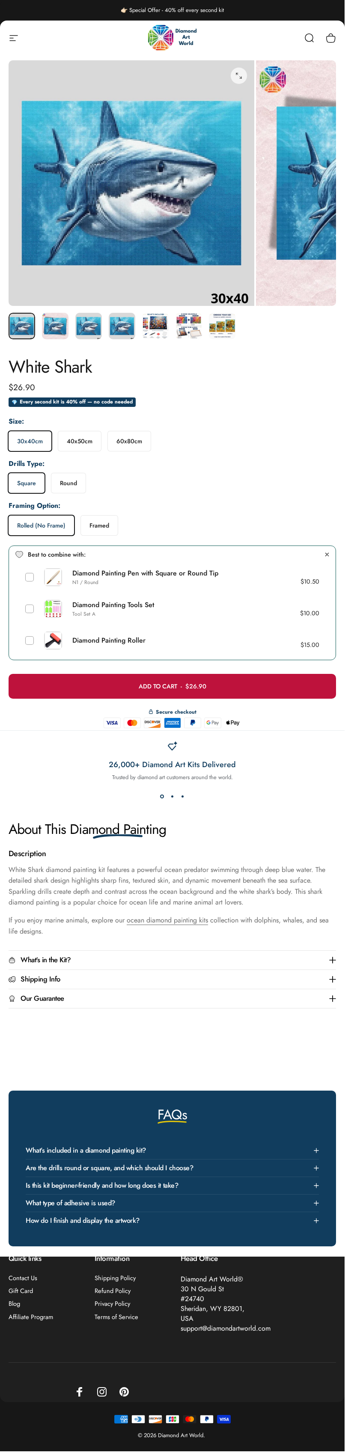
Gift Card (21, 1291)
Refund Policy (113, 1291)
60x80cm (129, 441)
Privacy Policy (112, 1304)
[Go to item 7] (222, 326)
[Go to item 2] (88, 326)
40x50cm (79, 441)
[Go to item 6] (189, 326)
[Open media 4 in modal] (238, 75)
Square (26, 483)
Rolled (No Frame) (41, 525)
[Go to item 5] (155, 326)
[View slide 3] (183, 797)
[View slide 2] (172, 797)
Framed (99, 525)
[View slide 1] (162, 797)
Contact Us (23, 1278)
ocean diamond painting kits (167, 920)
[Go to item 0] (22, 326)
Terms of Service (116, 1317)
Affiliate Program (31, 1317)
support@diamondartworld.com (226, 1328)
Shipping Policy (115, 1278)
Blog (14, 1304)
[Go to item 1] (55, 326)
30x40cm (30, 441)
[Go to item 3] (122, 326)
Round (68, 483)
